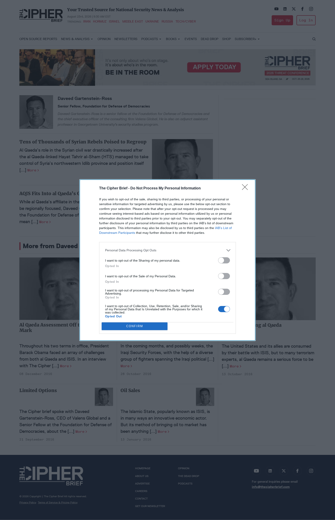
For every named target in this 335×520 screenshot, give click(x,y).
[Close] (246, 188)
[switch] (224, 260)
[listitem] (167, 250)
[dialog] (167, 260)
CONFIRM (134, 326)
